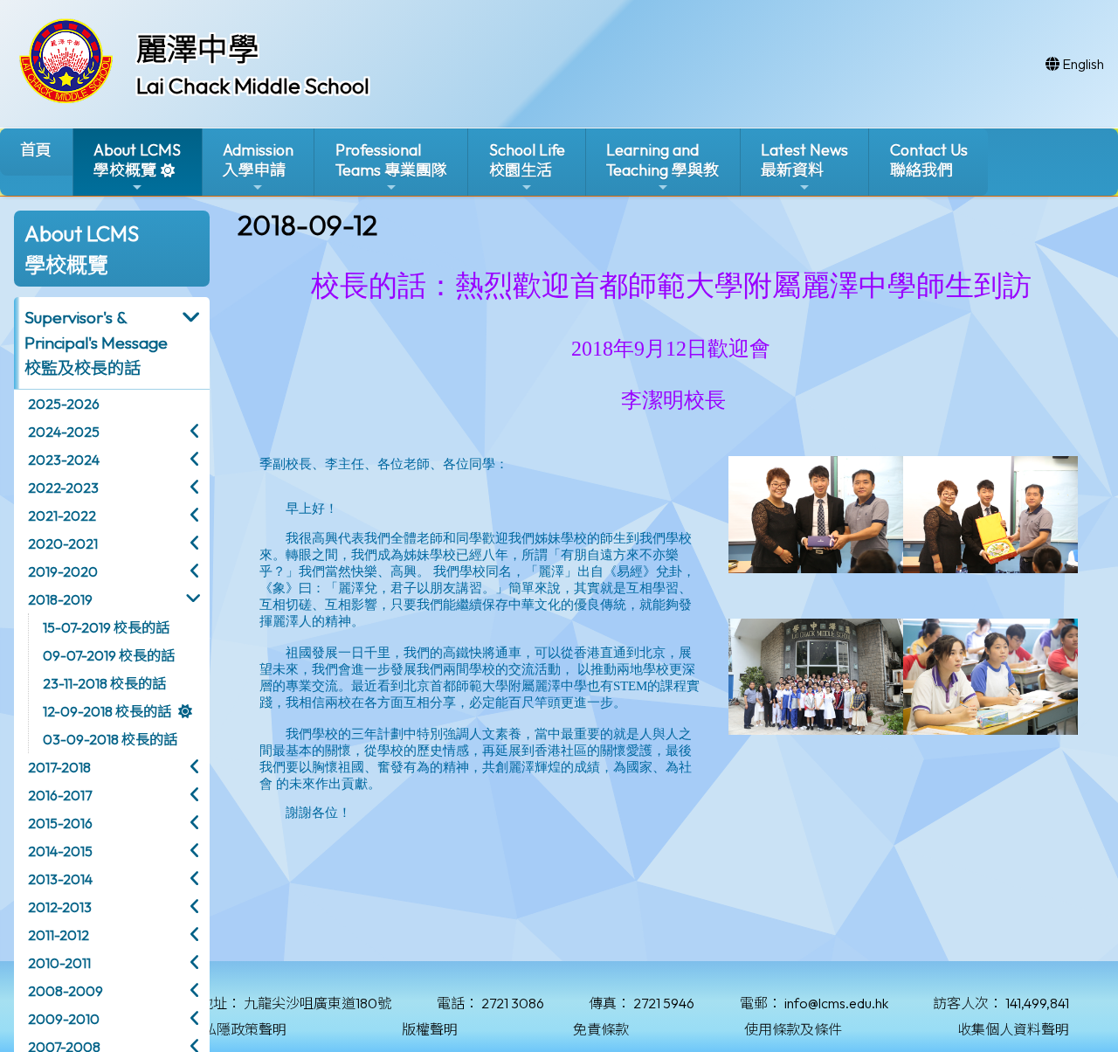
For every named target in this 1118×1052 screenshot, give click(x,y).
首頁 (36, 150)
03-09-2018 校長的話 (110, 739)
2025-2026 (64, 403)
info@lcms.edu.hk (836, 1003)
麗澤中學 (197, 49)
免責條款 (601, 1029)
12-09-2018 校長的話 (107, 711)
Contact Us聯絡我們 (929, 160)
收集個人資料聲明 (1013, 1029)
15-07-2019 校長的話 (106, 627)
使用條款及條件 (793, 1029)
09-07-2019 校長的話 (109, 655)
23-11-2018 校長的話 (104, 683)
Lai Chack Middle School (252, 86)
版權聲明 (430, 1029)
